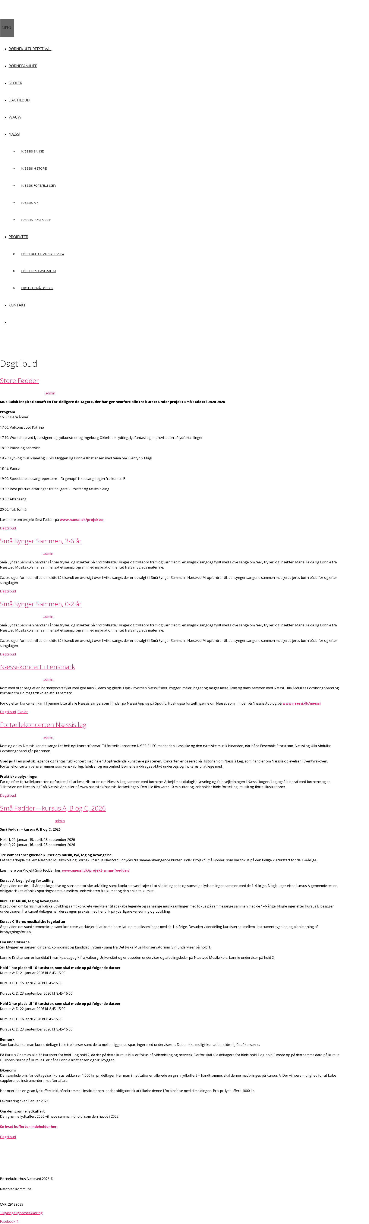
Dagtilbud (19, 100)
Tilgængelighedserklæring (21, 1213)
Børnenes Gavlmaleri (38, 271)
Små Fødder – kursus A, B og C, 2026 (53, 808)
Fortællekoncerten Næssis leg (43, 724)
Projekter (18, 237)
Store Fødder (19, 380)
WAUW (15, 117)
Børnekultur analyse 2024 (42, 254)
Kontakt (17, 305)
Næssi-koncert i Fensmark (37, 666)
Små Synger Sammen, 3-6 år (41, 541)
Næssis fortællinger (38, 186)
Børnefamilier (23, 66)
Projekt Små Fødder (37, 288)
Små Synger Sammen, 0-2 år (41, 604)
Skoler (15, 83)
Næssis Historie (34, 169)
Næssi (14, 134)
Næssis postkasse (36, 220)
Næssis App (30, 203)
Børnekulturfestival (30, 49)
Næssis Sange (32, 152)
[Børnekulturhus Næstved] (21, 15)
